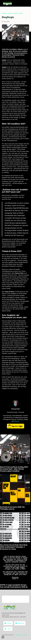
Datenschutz (18, 634)
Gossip (10, 13)
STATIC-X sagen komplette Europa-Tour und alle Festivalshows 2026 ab (14, 586)
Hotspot (15, 13)
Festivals (4, 13)
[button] (3, 637)
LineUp (21, 13)
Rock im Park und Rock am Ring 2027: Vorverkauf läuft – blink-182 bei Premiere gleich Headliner (14, 469)
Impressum (25, 634)
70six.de (16, 421)
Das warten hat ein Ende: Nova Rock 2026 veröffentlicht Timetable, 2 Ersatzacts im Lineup (13, 547)
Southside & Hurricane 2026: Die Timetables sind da (12, 508)
